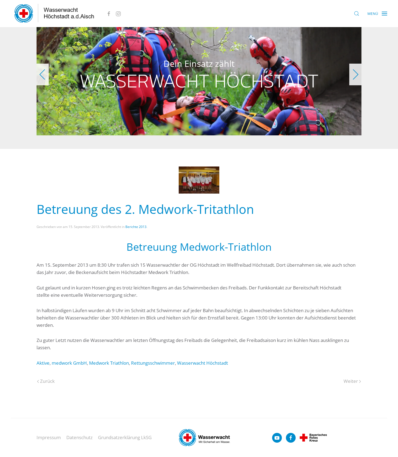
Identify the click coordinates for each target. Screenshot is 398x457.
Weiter (351, 381)
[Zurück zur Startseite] (54, 13)
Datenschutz (79, 437)
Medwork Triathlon (109, 363)
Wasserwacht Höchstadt (202, 363)
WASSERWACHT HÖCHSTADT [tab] (196, 127)
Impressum (49, 437)
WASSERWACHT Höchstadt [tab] (190, 127)
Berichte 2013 (135, 226)
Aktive (43, 363)
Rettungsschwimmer (153, 363)
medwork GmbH (69, 363)
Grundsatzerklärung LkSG (125, 437)
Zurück (47, 381)
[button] (356, 13)
